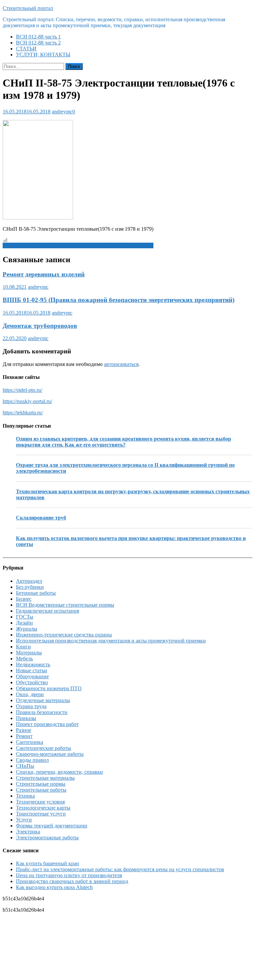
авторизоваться (121, 364)
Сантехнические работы (43, 748)
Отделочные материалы (43, 700)
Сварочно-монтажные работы (50, 754)
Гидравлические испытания (47, 611)
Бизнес (24, 599)
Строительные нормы (40, 784)
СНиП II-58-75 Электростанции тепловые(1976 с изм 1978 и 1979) (78, 245)
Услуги (24, 819)
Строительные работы (41, 790)
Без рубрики (30, 587)
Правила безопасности (41, 712)
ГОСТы (24, 617)
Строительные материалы (45, 778)
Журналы (26, 628)
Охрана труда (31, 706)
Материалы (29, 652)
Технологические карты (43, 808)
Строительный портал (28, 8)
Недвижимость (33, 664)
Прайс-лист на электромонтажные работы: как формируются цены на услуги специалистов (120, 869)
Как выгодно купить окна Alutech (54, 887)
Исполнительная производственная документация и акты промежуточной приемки (111, 640)
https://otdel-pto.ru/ (22, 390)
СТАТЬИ (26, 48)
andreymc (62, 111)
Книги (23, 646)
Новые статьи (31, 670)
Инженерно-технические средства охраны (64, 634)
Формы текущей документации (51, 825)
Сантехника (29, 742)
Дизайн (24, 623)
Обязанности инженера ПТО (49, 688)
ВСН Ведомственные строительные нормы (65, 605)
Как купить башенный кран (47, 863)
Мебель (24, 658)
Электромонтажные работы (47, 837)
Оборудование (32, 676)
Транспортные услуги (41, 813)
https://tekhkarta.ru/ (23, 412)
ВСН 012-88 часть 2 (38, 42)
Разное (23, 730)
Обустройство (32, 682)
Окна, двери (30, 694)
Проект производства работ (47, 724)
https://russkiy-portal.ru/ (27, 401)
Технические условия (40, 802)
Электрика (28, 831)
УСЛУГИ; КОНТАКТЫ (43, 54)
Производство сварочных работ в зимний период (72, 881)
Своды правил (32, 760)
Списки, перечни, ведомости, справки (59, 772)
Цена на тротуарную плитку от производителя (69, 875)
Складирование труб (41, 517)
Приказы (26, 718)
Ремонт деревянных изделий (44, 274)
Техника (25, 796)
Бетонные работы (36, 593)
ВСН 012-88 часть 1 (38, 36)
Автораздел (29, 581)
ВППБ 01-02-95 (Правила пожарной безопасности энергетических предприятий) (118, 299)
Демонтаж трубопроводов (40, 325)
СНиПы (25, 766)
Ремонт (24, 736)
